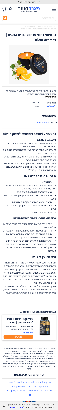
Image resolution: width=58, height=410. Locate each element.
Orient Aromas (42, 122)
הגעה (13, 386)
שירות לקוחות (15, 382)
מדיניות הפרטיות (17, 407)
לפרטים (18, 336)
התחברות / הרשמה (10, 9)
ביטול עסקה (44, 386)
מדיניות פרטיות (19, 390)
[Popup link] (29, 65)
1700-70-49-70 (20, 375)
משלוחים (21, 386)
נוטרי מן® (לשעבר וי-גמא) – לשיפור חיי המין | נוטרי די (19, 320)
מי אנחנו (38, 382)
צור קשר (47, 382)
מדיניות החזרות (33, 390)
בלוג (8, 390)
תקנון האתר (28, 382)
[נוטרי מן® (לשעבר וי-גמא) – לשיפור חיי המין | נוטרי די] (44, 335)
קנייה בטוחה (32, 386)
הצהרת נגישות (47, 390)
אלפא (30, 394)
